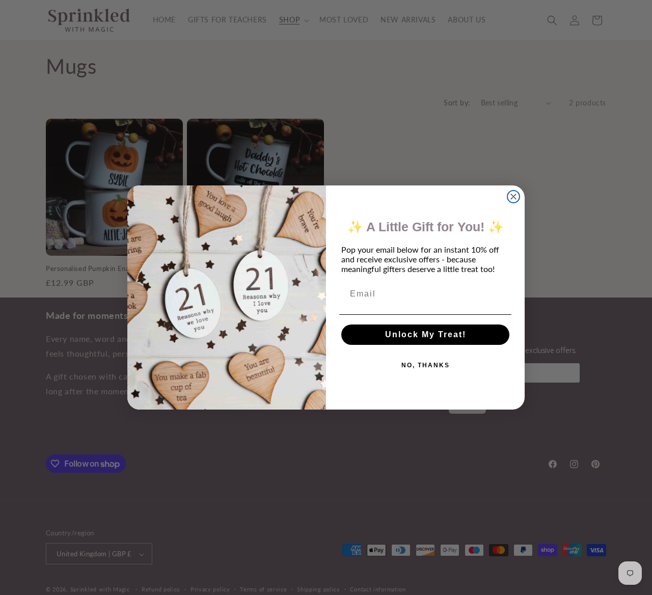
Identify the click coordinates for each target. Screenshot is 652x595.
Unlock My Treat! (425, 334)
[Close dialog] (513, 197)
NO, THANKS (425, 365)
